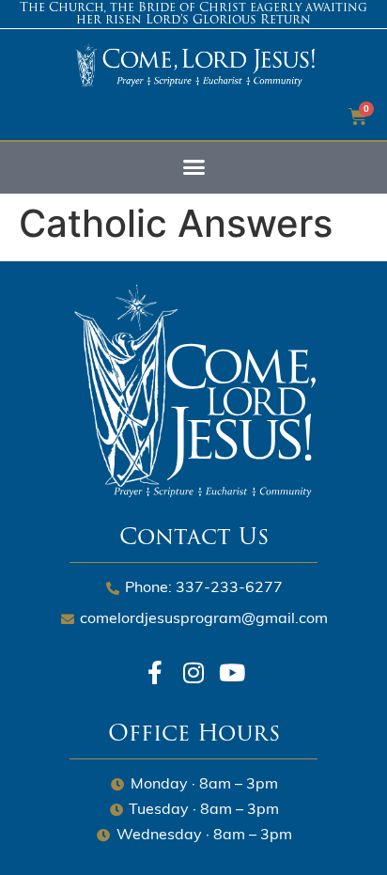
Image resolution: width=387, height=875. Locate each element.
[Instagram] (194, 672)
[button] (193, 167)
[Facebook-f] (155, 672)
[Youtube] (232, 672)
